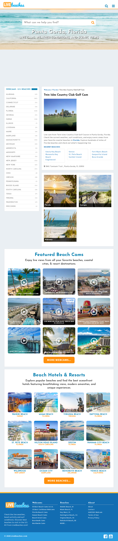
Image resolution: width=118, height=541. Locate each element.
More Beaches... (59, 481)
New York (21, 165)
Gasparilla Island (99, 154)
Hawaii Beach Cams (39, 515)
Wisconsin (21, 206)
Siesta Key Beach (53, 151)
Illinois (21, 123)
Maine (21, 132)
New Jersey (21, 161)
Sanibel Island (75, 157)
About (90, 507)
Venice (72, 151)
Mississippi (21, 152)
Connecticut (21, 103)
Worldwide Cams (38, 523)
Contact (91, 509)
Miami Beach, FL (66, 509)
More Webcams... (59, 360)
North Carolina (21, 169)
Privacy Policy (93, 518)
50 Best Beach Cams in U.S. (42, 507)
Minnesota (21, 148)
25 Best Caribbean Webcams (43, 509)
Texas (21, 194)
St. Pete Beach (75, 154)
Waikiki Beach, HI (67, 507)
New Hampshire (21, 156)
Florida (21, 111)
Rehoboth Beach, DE (68, 520)
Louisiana (21, 127)
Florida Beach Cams (40, 512)
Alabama (21, 94)
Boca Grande (97, 157)
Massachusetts (21, 140)
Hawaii (21, 119)
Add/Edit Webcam (95, 512)
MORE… (63, 523)
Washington (21, 202)
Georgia (21, 115)
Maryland (21, 136)
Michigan (21, 144)
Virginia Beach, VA (67, 518)
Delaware (21, 107)
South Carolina (21, 190)
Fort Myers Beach (99, 151)
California (21, 98)
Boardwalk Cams (38, 520)
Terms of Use (93, 515)
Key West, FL (65, 512)
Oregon (21, 177)
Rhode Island (21, 186)
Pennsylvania (21, 181)
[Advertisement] (59, 68)
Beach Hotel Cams (39, 518)
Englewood (51, 159)
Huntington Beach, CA (68, 515)
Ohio (21, 173)
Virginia (21, 198)
